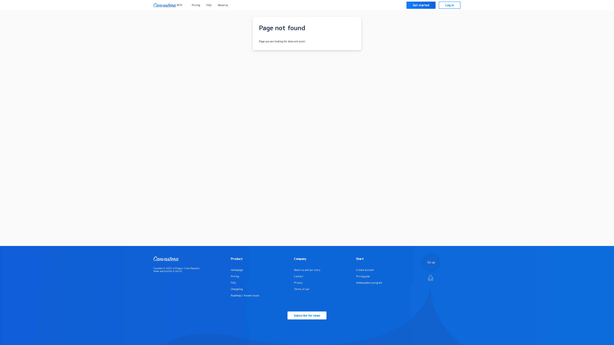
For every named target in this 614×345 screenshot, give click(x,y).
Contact (298, 276)
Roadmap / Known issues (245, 295)
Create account (365, 270)
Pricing (196, 5)
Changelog (237, 289)
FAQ (208, 5)
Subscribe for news (307, 316)
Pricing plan (363, 276)
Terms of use (301, 289)
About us (223, 5)
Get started (421, 5)
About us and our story (307, 270)
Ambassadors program (369, 282)
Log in (449, 5)
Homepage (237, 270)
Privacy (298, 282)
